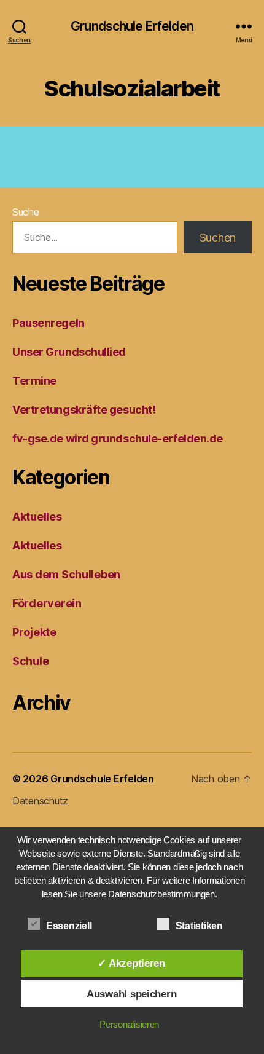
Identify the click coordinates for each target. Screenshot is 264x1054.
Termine (34, 380)
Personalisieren (129, 1024)
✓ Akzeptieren (131, 963)
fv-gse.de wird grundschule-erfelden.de (117, 438)
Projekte (34, 632)
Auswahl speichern (131, 993)
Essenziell (70, 926)
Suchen (218, 237)
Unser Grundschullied (69, 351)
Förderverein (47, 603)
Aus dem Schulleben (66, 574)
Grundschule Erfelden (132, 26)
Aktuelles (37, 516)
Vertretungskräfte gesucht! (83, 409)
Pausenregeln (48, 323)
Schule (30, 661)
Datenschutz (40, 801)
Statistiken (200, 926)
